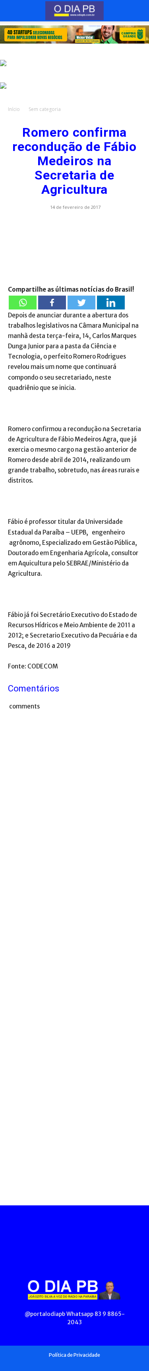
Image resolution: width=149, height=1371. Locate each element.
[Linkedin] (111, 302)
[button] (13, 10)
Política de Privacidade (74, 1355)
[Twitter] (81, 302)
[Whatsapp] (23, 302)
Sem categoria (45, 109)
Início (14, 109)
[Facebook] (52, 302)
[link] (74, 34)
